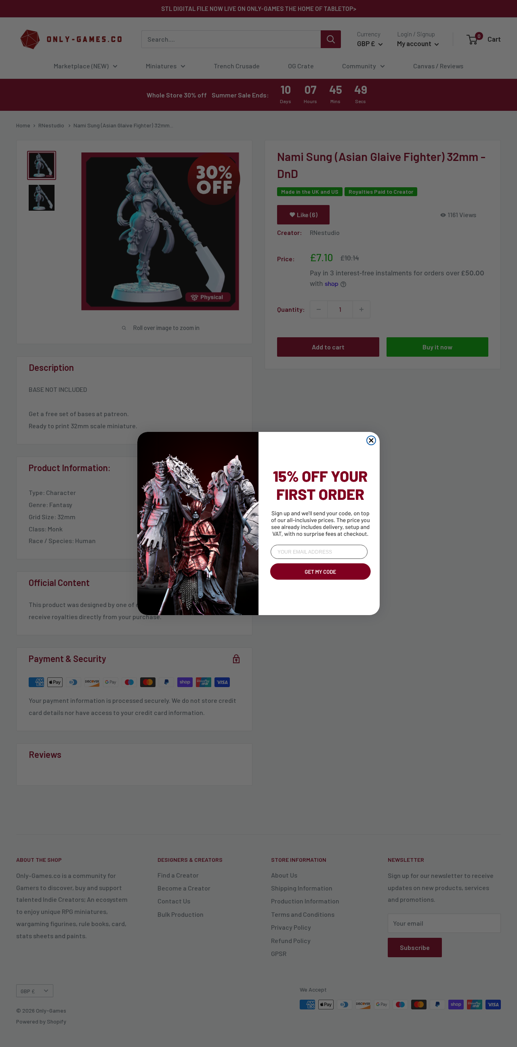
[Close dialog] (371, 440)
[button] (319, 581)
